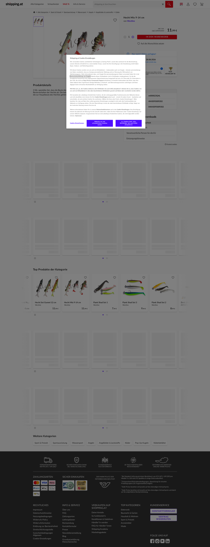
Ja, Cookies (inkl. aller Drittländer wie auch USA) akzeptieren (128, 123)
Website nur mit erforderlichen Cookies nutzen (99, 123)
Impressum (78, 115)
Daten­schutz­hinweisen (103, 109)
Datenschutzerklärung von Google (80, 76)
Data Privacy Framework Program (93, 80)
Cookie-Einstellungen (77, 123)
